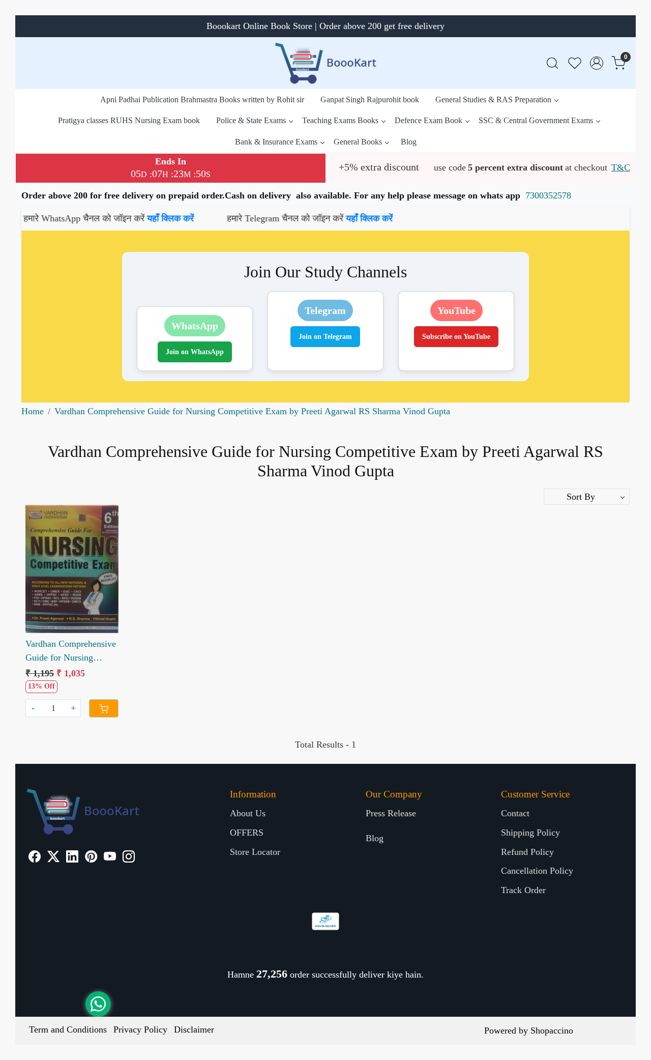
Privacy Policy (140, 1029)
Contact (515, 813)
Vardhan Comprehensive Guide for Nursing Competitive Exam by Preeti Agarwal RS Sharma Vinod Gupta (70, 652)
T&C (620, 167)
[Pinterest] (91, 858)
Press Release (391, 813)
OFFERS (246, 832)
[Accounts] (596, 63)
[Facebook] (34, 858)
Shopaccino (551, 1030)
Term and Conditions (68, 1029)
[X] (53, 858)
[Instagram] (129, 858)
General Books (358, 141)
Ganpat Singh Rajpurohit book (369, 99)
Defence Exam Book (428, 120)
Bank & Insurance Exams (276, 141)
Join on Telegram (325, 336)
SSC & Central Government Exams (536, 120)
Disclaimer (194, 1029)
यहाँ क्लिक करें (121, 218)
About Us (247, 813)
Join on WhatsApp (195, 352)
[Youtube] (110, 858)
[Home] (325, 63)
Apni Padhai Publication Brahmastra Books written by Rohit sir (202, 99)
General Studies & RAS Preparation (493, 99)
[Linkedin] (72, 858)
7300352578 (548, 195)
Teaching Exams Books (340, 120)
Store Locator (255, 852)
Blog (409, 141)
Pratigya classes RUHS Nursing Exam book (129, 120)
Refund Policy (527, 852)
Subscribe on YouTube (456, 336)
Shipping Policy (530, 832)
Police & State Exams (251, 120)
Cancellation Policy (537, 871)
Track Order (523, 890)
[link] (552, 63)
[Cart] (104, 708)
